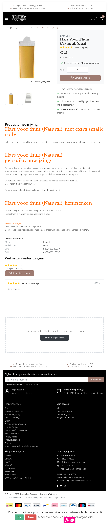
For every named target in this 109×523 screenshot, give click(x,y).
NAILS (7, 462)
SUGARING (10, 468)
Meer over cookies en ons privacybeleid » (66, 517)
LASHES (8, 455)
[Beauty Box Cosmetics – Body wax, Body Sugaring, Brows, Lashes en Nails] (19, 18)
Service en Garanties (14, 411)
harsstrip (18, 174)
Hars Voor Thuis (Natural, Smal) (45, 28)
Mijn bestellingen (64, 411)
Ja (19, 517)
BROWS (8, 458)
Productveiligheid (12, 439)
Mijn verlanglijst (63, 414)
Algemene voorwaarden (15, 424)
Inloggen (60, 408)
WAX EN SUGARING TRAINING (18, 477)
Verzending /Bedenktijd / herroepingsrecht (24, 446)
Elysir (7, 420)
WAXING (8, 465)
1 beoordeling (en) (80, 47)
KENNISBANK (11, 474)
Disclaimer (43, 497)
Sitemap (52, 497)
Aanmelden (96, 379)
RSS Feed (61, 497)
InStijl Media (52, 494)
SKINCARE (9, 471)
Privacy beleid (11, 436)
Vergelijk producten (65, 417)
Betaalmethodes (12, 433)
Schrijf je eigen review (19, 273)
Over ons (9, 408)
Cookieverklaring (12, 417)
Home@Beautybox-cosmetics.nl (17, 28)
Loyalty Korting (11, 427)
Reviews (8, 443)
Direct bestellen (82, 77)
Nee (31, 517)
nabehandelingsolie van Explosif (46, 190)
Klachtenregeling (12, 414)
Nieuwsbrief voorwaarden (16, 430)
